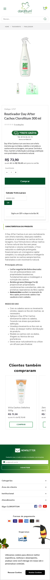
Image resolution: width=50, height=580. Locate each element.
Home (7, 26)
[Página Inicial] (25, 8)
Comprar (21, 424)
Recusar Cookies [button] (15, 572)
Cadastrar (25, 468)
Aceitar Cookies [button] (35, 572)
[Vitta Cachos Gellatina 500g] (21, 391)
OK (8, 203)
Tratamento (16, 26)
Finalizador (28, 26)
